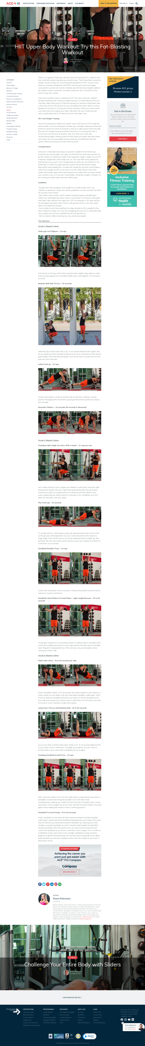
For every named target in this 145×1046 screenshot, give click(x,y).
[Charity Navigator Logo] (59, 1036)
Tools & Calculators (65, 1017)
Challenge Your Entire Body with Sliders (72, 964)
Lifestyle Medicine (11, 118)
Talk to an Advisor (108, 3)
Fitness (73, 39)
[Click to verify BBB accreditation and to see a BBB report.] (69, 1036)
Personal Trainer (28, 1017)
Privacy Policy (97, 1015)
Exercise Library (65, 1015)
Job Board (46, 1015)
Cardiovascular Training (14, 93)
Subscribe (122, 139)
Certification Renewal (49, 1022)
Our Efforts (81, 1015)
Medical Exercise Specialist (31, 1025)
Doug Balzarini (77, 971)
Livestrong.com (87, 917)
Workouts (9, 137)
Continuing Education (49, 1017)
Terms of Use (97, 1012)
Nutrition (9, 123)
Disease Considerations (14, 99)
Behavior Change (12, 88)
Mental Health (10, 121)
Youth (8, 140)
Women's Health (11, 134)
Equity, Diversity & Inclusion (14, 102)
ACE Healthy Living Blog (67, 1012)
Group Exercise (11, 112)
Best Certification (28, 1015)
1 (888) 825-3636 (126, 1016)
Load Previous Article (72, 997)
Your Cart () (123, 3)
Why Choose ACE (28, 1012)
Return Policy (97, 1017)
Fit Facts (9, 107)
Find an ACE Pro (65, 1020)
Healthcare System (12, 115)
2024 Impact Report (84, 1022)
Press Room (81, 1017)
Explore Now (69, 872)
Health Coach (27, 1020)
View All (9, 83)
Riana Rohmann (77, 59)
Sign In (131, 3)
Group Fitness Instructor (30, 1022)
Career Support (48, 1012)
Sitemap (95, 1020)
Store (61, 1022)
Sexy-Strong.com (85, 919)
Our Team (81, 1012)
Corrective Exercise (12, 96)
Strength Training (11, 132)
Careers (80, 1020)
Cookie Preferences (99, 1022)
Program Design (11, 129)
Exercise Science (11, 104)
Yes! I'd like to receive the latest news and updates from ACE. (122, 132)
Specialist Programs (49, 1020)
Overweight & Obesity (13, 126)
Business (9, 91)
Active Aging (10, 85)
